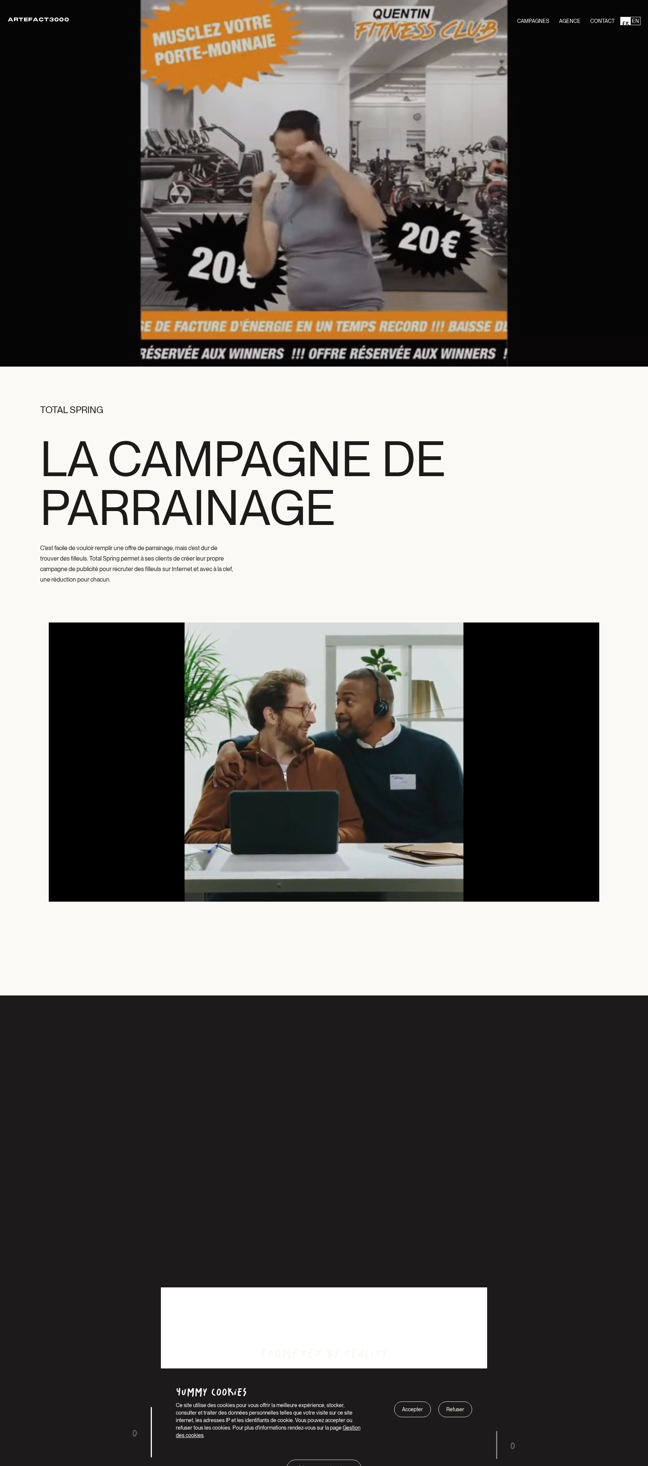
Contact (602, 21)
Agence (569, 21)
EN (635, 21)
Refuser (455, 1409)
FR (625, 21)
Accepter (412, 1409)
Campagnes (533, 21)
